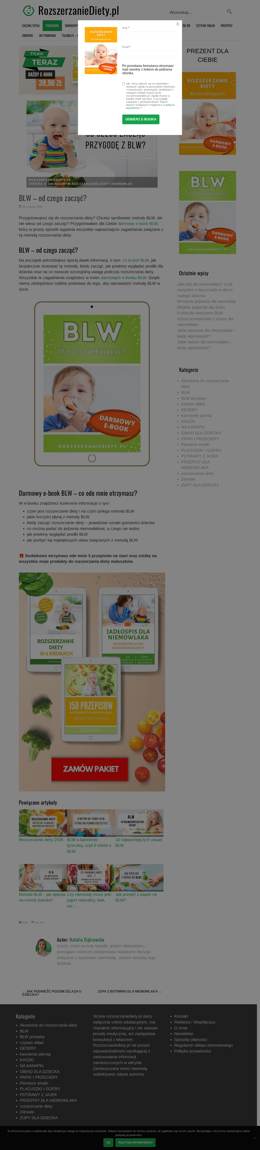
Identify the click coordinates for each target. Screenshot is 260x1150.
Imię (125, 27)
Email (126, 46)
